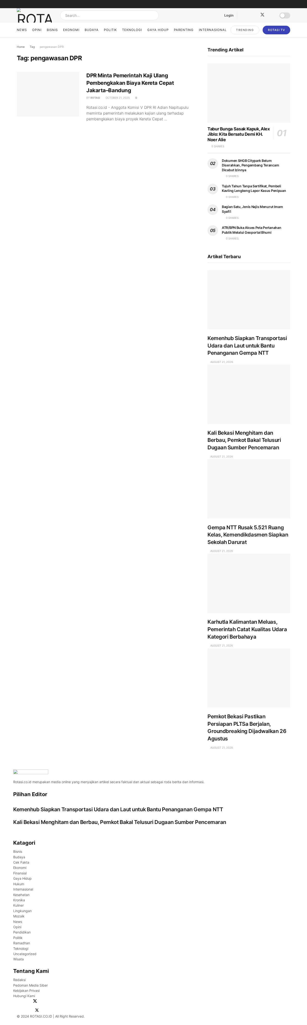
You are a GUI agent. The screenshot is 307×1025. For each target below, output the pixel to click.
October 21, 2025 (117, 97)
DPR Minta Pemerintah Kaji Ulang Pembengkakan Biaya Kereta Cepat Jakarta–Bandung (130, 82)
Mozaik (18, 916)
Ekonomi (71, 30)
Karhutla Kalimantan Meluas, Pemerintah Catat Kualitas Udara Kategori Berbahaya (247, 629)
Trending (245, 30)
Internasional (213, 30)
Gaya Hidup (158, 30)
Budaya (92, 30)
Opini (36, 30)
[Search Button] (154, 15)
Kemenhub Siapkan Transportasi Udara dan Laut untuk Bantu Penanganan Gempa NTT (247, 345)
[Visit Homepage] (34, 15)
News (22, 30)
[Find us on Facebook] (242, 15)
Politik (110, 30)
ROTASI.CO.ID (41, 1016)
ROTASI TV (276, 30)
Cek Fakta (21, 862)
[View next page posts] (15, 831)
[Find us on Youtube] (271, 15)
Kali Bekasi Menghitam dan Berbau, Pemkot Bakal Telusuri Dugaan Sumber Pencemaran (244, 440)
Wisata (18, 959)
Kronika (19, 900)
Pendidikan (22, 932)
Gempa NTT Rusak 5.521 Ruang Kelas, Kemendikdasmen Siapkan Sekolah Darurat (247, 534)
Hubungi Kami (24, 996)
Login (229, 15)
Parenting (184, 30)
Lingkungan (22, 911)
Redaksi (19, 980)
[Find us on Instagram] (250, 15)
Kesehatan (21, 895)
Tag (32, 47)
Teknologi (132, 30)
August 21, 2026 (221, 362)
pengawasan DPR (52, 47)
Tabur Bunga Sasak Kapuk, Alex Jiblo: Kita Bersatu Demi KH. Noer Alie (238, 134)
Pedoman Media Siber (30, 985)
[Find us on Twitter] (261, 15)
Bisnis (52, 30)
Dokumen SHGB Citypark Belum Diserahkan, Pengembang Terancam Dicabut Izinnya (250, 165)
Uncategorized (24, 954)
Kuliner (18, 905)
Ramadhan (21, 943)
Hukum (18, 884)
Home (21, 47)
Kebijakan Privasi (26, 990)
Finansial (20, 873)
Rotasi (95, 97)
